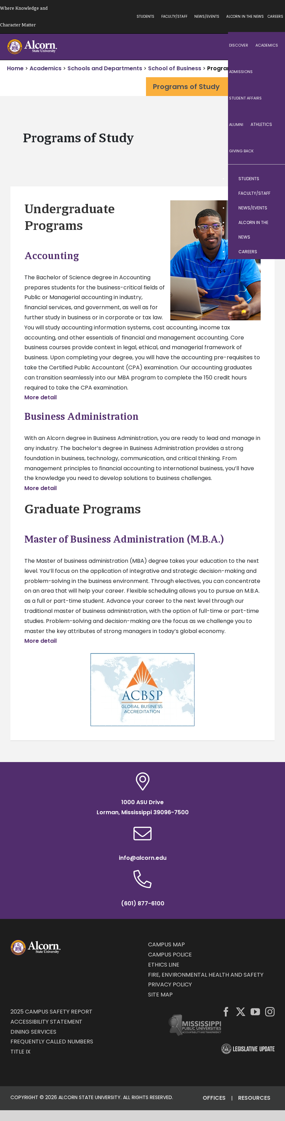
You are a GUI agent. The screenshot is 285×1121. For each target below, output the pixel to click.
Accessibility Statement (46, 1022)
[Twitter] (240, 1011)
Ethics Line (163, 965)
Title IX (20, 1052)
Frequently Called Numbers (51, 1042)
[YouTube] (255, 1011)
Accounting (51, 255)
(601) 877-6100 (142, 903)
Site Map (160, 995)
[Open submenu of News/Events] (273, 208)
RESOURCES (254, 1098)
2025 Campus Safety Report (51, 1012)
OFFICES (214, 1098)
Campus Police (170, 955)
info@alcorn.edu (142, 858)
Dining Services (33, 1032)
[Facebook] (226, 1011)
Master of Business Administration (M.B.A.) (124, 539)
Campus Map (166, 944)
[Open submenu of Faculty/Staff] (273, 193)
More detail (40, 397)
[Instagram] (270, 1011)
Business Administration (81, 416)
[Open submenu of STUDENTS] (273, 178)
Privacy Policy (170, 984)
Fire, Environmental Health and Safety (205, 975)
